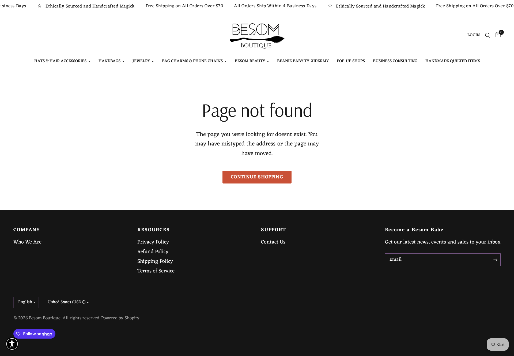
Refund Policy (152, 251)
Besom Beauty (250, 61)
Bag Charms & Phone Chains (192, 61)
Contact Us (273, 242)
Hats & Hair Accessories (60, 61)
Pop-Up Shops (351, 61)
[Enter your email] (495, 259)
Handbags (109, 61)
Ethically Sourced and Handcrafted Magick (84, 6)
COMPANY (26, 230)
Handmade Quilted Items (452, 61)
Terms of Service (156, 271)
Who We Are (27, 242)
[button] (12, 344)
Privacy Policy (153, 242)
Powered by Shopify (120, 318)
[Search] (487, 35)
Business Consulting (395, 61)
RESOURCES (153, 230)
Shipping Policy (155, 261)
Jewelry (141, 61)
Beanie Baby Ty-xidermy (303, 61)
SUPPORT (273, 230)
